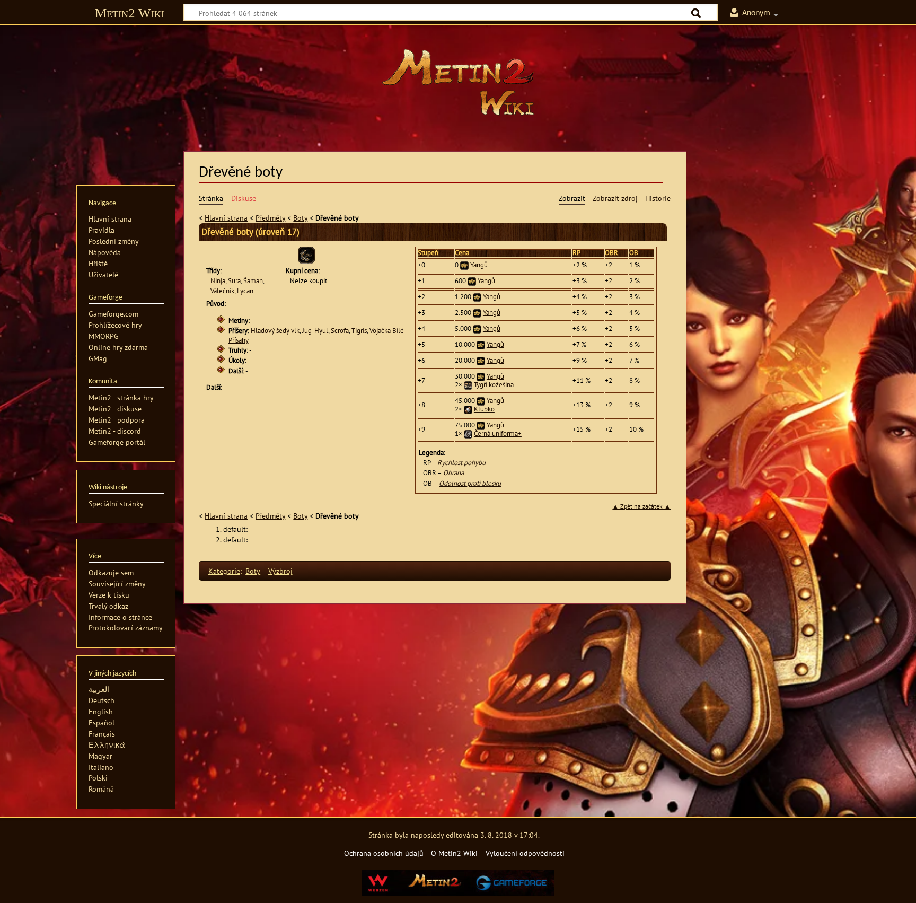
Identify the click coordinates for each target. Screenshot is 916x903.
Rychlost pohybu (461, 462)
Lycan (245, 290)
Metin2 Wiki (129, 13)
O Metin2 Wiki (454, 853)
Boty (300, 218)
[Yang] (464, 264)
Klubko (484, 409)
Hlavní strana (226, 218)
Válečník (222, 290)
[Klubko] (468, 409)
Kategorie (224, 571)
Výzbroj (280, 571)
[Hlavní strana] (458, 82)
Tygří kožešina (494, 384)
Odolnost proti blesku (470, 483)
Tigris (359, 330)
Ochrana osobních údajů (384, 853)
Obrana (453, 472)
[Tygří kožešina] (468, 384)
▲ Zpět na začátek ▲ (641, 506)
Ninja (217, 280)
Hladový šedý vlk (275, 330)
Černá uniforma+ (498, 433)
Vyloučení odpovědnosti (525, 853)
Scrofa (340, 330)
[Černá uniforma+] (468, 433)
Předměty (270, 218)
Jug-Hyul (315, 330)
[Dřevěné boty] (306, 254)
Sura (234, 280)
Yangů (479, 264)
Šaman (253, 280)
